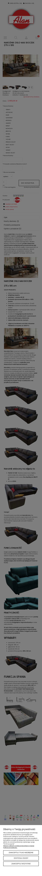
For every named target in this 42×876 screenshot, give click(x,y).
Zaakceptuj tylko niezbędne (21, 852)
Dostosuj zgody (21, 858)
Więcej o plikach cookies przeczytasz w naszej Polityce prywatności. (18, 847)
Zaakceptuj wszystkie (21, 864)
